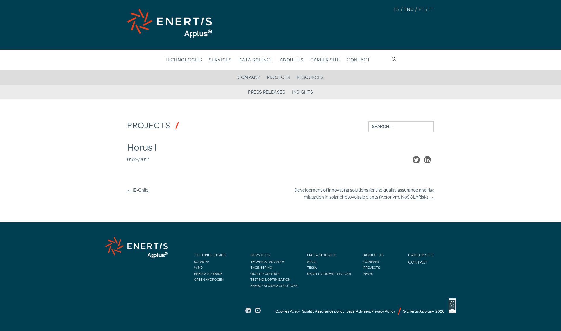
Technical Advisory (267, 262)
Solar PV (201, 262)
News (368, 274)
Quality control (265, 274)
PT (421, 9)
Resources (310, 77)
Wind (198, 268)
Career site (325, 60)
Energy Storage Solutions (273, 286)
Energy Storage (208, 274)
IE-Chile (137, 190)
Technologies (183, 60)
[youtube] (258, 310)
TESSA (312, 268)
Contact (358, 60)
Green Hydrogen (209, 279)
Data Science (255, 60)
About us (292, 60)
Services (220, 60)
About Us (373, 255)
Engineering (261, 268)
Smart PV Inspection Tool (329, 274)
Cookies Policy (287, 311)
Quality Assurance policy (323, 311)
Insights (302, 92)
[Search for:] (401, 126)
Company (249, 77)
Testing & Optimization (270, 279)
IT (431, 9)
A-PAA (311, 262)
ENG (408, 9)
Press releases (266, 92)
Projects (278, 77)
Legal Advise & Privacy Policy (370, 311)
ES (396, 9)
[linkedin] (248, 310)
